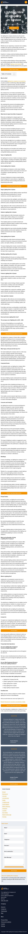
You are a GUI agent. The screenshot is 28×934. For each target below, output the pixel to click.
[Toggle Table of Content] (13, 74)
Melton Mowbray (6, 806)
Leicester (12, 701)
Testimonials (4, 911)
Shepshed (4, 808)
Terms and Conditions (6, 922)
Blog (2, 913)
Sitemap (3, 926)
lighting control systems (16, 64)
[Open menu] (26, 2)
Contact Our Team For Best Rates (14, 186)
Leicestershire (18, 701)
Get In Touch (14, 870)
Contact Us (3, 909)
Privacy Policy (4, 919)
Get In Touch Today (14, 69)
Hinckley (4, 816)
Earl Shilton (5, 812)
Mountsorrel (7, 701)
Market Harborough (6, 814)
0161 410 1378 (4, 900)
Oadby (23, 701)
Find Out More (14, 630)
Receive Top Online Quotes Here (14, 493)
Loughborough (5, 802)
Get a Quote (13, 27)
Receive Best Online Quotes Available (14, 333)
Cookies (3, 924)
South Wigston (5, 804)
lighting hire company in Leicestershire (16, 81)
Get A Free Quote (14, 784)
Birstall (2, 701)
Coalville (4, 810)
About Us (3, 907)
